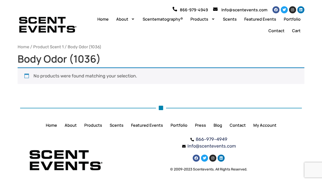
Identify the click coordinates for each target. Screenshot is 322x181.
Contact (276, 30)
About (122, 19)
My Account (264, 125)
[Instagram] (292, 9)
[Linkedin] (300, 9)
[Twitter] (284, 9)
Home (103, 19)
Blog (218, 125)
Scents (230, 19)
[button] (125, 19)
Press (200, 125)
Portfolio (292, 19)
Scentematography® (163, 19)
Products (199, 19)
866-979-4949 (194, 10)
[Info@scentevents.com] (215, 9)
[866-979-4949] (175, 9)
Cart (296, 30)
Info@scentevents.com (244, 10)
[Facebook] (275, 9)
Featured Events (260, 19)
